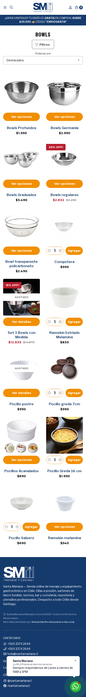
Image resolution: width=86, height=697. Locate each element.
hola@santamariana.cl (22, 653)
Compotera (64, 262)
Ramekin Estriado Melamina (64, 335)
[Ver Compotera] (64, 226)
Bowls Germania (64, 128)
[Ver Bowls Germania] (64, 92)
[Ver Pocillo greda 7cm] (64, 368)
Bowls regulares (64, 195)
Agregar (74, 250)
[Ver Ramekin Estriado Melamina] (64, 297)
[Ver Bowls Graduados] (21, 159)
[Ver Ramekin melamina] (64, 502)
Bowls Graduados (21, 195)
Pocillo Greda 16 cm (64, 471)
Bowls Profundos (21, 128)
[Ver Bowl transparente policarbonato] (21, 226)
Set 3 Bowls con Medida (21, 335)
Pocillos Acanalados (21, 471)
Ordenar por (43, 53)
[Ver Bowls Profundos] (21, 92)
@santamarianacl (19, 680)
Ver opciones (21, 116)
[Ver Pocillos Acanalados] (21, 435)
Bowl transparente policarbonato (21, 263)
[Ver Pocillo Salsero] (21, 502)
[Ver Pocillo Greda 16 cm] (64, 435)
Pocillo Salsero (21, 538)
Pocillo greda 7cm (64, 404)
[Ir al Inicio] (43, 7)
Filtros (44, 45)
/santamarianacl (18, 685)
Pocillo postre (22, 404)
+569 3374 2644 (18, 643)
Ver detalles (21, 321)
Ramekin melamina (64, 538)
